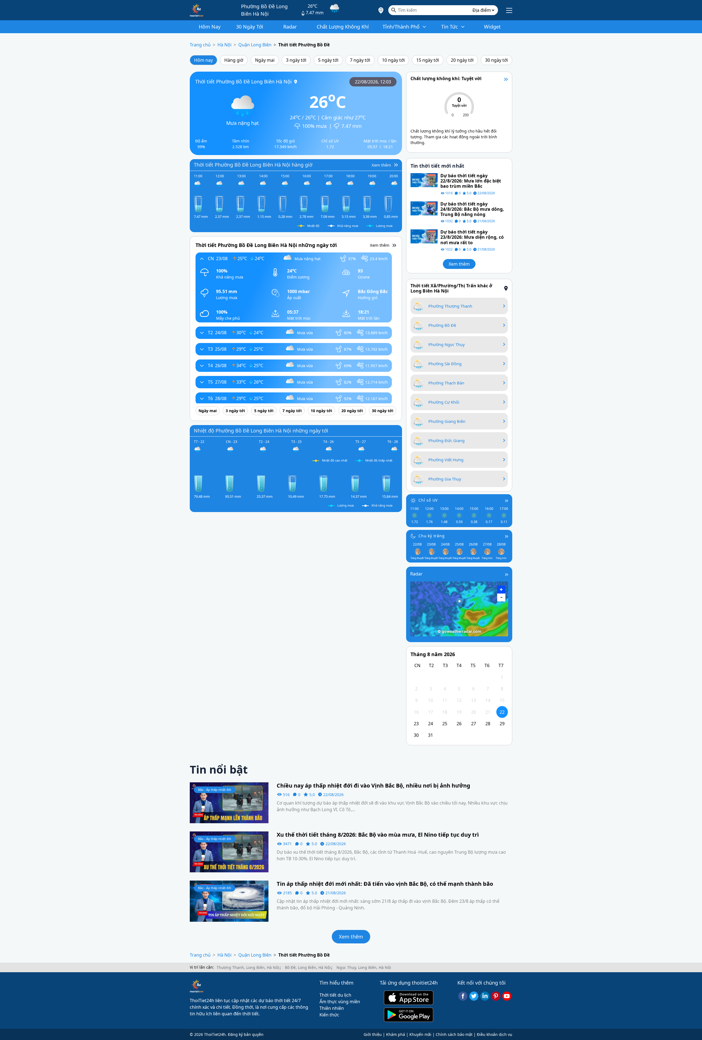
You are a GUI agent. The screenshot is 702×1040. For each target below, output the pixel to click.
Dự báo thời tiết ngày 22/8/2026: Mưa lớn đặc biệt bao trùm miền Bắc (470, 181)
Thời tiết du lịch (335, 995)
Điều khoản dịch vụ (494, 1034)
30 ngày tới (496, 60)
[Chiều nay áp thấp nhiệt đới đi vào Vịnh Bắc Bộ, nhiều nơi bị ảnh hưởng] (229, 802)
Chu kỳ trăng (431, 535)
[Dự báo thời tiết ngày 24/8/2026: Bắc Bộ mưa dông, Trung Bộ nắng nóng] (424, 208)
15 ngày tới (427, 60)
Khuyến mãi (420, 1034)
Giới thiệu (373, 1034)
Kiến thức (329, 1015)
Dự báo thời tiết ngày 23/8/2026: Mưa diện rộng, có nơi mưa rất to (472, 237)
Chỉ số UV (428, 500)
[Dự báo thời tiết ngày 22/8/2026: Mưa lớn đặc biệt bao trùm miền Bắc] (424, 180)
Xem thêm (459, 264)
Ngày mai (264, 60)
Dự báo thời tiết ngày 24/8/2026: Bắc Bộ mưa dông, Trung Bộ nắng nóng (472, 209)
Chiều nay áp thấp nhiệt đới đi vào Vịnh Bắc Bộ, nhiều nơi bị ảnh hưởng (373, 785)
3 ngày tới (296, 60)
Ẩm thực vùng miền (339, 1002)
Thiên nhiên (331, 1008)
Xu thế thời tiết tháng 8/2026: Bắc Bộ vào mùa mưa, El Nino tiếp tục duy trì (378, 834)
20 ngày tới (462, 60)
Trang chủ (200, 45)
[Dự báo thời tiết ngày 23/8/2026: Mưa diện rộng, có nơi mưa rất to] (424, 236)
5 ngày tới (328, 60)
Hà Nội (224, 45)
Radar (416, 574)
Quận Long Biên (254, 45)
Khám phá (395, 1034)
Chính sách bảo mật (454, 1034)
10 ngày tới (393, 60)
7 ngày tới (360, 60)
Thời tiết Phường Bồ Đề (304, 45)
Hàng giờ (233, 60)
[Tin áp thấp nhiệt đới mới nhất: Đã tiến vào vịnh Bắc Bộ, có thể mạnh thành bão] (229, 901)
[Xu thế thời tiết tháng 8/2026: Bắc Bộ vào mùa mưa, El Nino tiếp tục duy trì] (229, 851)
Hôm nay (203, 60)
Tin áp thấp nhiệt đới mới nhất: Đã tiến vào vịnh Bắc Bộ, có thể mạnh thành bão (385, 884)
